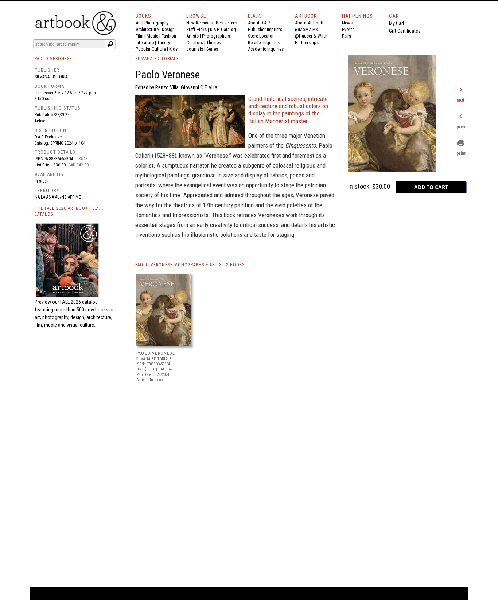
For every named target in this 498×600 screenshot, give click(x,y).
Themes (213, 42)
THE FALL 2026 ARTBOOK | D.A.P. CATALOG (69, 211)
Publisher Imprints (265, 29)
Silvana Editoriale (53, 76)
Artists (192, 36)
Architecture (147, 29)
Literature (145, 42)
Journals (194, 49)
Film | (141, 36)
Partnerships (307, 42)
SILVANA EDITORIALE (157, 58)
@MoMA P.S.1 (308, 29)
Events (348, 29)
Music (152, 36)
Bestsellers (226, 23)
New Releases (199, 23)
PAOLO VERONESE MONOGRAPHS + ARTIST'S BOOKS (190, 264)
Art (138, 23)
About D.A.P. (259, 23)
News (347, 23)
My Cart (396, 23)
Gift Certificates (405, 31)
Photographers (216, 36)
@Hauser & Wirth (311, 36)
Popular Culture (151, 49)
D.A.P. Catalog (223, 29)
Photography (156, 23)
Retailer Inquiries (264, 42)
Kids (173, 49)
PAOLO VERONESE (155, 353)
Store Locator (261, 36)
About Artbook (309, 23)
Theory (163, 42)
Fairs (346, 36)
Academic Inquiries (266, 49)
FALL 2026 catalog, (79, 302)
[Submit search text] (110, 44)
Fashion (169, 36)
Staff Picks (196, 29)
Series (212, 49)
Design (168, 29)
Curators (194, 42)
